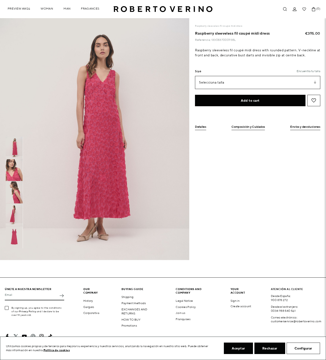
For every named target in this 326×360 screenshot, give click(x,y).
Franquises (183, 319)
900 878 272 (279, 300)
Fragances (90, 8)
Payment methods (133, 303)
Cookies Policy (186, 307)
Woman (47, 8)
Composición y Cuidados (248, 126)
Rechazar (269, 348)
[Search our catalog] (285, 9)
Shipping (127, 297)
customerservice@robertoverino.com (296, 321)
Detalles (200, 126)
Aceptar (238, 348)
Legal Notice (184, 300)
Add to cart (250, 100)
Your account (238, 290)
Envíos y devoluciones (305, 126)
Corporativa (91, 313)
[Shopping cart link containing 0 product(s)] (313, 9)
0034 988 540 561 (283, 310)
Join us (180, 313)
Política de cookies (56, 350)
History (88, 300)
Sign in (235, 300)
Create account (241, 306)
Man (66, 8)
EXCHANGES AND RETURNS (134, 311)
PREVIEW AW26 (19, 8)
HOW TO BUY (131, 319)
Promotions (129, 325)
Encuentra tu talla (308, 71)
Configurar (303, 348)
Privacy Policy (28, 311)
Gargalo (88, 307)
